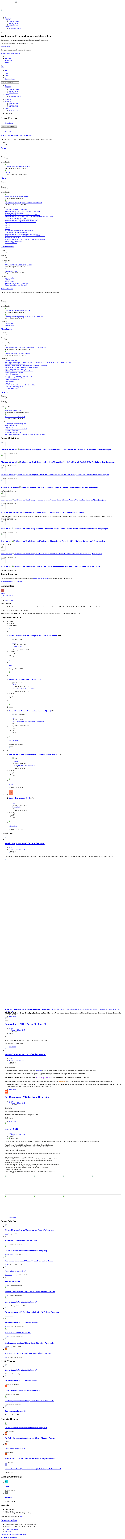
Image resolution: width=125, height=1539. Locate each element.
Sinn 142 (7, 227)
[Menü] (1, 32)
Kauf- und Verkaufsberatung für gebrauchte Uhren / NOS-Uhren (25, 236)
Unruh (11, 784)
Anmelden (8, 58)
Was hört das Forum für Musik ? (15, 417)
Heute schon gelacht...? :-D (13, 410)
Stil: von (9, 1537)
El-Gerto (7, 1336)
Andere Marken (9, 278)
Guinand (7, 280)
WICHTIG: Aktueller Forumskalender (16, 135)
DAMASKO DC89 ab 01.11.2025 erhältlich (18, 265)
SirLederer (7, 1326)
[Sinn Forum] (25, 14)
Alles (6, 70)
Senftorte (8, 1497)
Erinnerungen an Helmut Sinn (14, 213)
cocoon (11, 1101)
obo (13, 718)
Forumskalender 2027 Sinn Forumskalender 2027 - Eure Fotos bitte (25, 347)
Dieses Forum (6, 329)
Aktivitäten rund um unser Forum (15, 378)
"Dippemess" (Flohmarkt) (13, 432)
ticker (10, 665)
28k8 (6, 1357)
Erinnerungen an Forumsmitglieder (15, 423)
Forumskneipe (9, 427)
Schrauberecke (9, 323)
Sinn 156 (7, 229)
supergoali (7, 1306)
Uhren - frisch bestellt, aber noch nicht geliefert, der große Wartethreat (33, 1469)
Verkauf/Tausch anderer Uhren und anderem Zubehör (21, 367)
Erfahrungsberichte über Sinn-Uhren (16, 232)
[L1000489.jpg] (77, 1214)
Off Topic (4, 392)
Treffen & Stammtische (12, 379)
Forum (7, 75)
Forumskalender (10, 381)
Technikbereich (7, 289)
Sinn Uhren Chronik (11, 243)
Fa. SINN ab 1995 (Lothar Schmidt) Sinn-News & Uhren (22, 215)
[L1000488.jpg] (48, 1214)
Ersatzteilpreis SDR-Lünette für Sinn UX (17, 310)
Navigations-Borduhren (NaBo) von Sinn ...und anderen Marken (25, 239)
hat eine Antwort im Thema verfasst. (42, 512)
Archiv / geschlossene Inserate (14, 372)
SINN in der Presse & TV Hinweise (16, 209)
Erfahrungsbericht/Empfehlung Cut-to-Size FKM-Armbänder (23, 317)
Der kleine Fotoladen (11, 430)
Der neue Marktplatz (11, 360)
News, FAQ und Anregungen (14, 386)
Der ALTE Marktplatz (11, 374)
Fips (13, 803)
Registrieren (8, 60)
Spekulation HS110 (11, 271)
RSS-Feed (8, 132)
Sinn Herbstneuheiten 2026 (15, 1411)
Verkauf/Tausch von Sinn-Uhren (15, 364)
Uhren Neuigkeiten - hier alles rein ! (16, 285)
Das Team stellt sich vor (12, 388)
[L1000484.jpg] (48, 1194)
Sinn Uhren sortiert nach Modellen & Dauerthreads (20, 222)
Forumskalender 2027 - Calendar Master (17, 353)
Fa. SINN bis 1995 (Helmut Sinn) (15, 218)
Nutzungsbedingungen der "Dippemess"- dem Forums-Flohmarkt (25, 434)
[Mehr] (1, 597)
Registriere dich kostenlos (41, 578)
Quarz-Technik (9, 325)
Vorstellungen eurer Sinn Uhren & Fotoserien (19, 230)
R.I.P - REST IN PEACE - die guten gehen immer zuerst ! (28, 1353)
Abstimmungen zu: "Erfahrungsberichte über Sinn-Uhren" (23, 234)
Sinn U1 (7, 173)
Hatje (7, 1486)
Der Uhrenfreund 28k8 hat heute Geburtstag (27, 1097)
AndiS (11, 1028)
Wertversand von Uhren (12, 237)
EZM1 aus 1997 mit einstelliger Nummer (17, 166)
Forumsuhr (8, 383)
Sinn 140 (7, 225)
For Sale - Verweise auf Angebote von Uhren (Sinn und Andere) (30, 1292)
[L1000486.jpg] (106, 1194)
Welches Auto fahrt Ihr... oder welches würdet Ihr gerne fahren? (30, 1459)
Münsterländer (13, 826)
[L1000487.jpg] (19, 1214)
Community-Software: (13, 1534)
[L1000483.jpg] (19, 1194)
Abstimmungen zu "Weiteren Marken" (16, 283)
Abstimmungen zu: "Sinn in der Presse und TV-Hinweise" (23, 211)
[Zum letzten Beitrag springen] (10, 662)
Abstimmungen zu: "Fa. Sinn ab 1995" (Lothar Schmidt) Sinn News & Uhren (29, 216)
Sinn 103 (7, 223)
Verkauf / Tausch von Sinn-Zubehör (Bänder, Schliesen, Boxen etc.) (26, 365)
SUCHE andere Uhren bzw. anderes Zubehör (19, 371)
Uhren (3, 178)
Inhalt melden (9, 600)
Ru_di (14, 643)
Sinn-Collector (13, 741)
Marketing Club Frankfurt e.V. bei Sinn (17, 196)
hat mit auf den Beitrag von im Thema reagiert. (56, 449)
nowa (10, 1133)
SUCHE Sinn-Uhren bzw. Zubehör (16, 369)
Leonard (15, 761)
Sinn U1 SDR (11, 1129)
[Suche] (1, 65)
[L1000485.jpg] (77, 1194)
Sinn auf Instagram (12, 1281)
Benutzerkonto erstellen (8, 582)
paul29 (22, 1516)
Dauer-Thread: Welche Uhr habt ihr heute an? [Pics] (30, 711)
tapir (6, 1347)
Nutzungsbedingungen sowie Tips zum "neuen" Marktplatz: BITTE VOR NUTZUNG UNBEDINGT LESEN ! (40, 362)
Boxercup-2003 (9, 1316)
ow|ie (14, 684)
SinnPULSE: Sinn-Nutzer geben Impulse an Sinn (20, 385)
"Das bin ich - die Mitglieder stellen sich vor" (19, 376)
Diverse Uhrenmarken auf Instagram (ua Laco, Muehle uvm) (33, 636)
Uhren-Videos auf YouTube (13, 241)
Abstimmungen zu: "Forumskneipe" (16, 429)
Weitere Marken (7, 247)
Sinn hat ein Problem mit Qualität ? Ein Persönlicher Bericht (23, 203)
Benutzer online (9, 1520)
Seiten (6, 74)
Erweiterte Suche (10, 79)
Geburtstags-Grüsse (11, 425)
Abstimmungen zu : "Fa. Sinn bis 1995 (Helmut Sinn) (21, 220)
